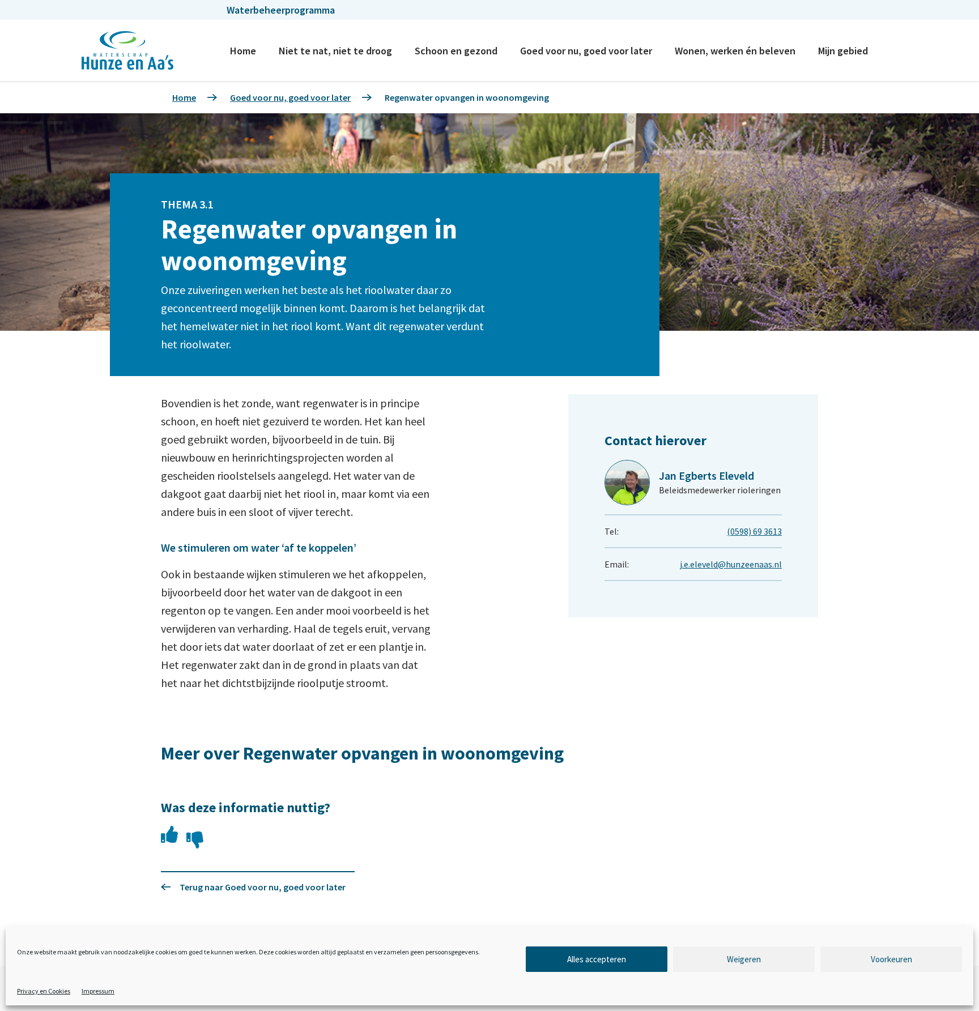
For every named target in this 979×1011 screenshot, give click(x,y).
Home (243, 50)
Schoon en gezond (456, 50)
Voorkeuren (891, 959)
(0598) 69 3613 (754, 531)
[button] (169, 834)
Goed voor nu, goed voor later (586, 50)
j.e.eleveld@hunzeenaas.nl (731, 564)
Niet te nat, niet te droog (335, 50)
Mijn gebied (843, 50)
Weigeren (744, 959)
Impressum (98, 991)
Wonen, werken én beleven (735, 50)
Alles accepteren (596, 959)
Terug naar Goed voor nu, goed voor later (263, 887)
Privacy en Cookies (43, 991)
